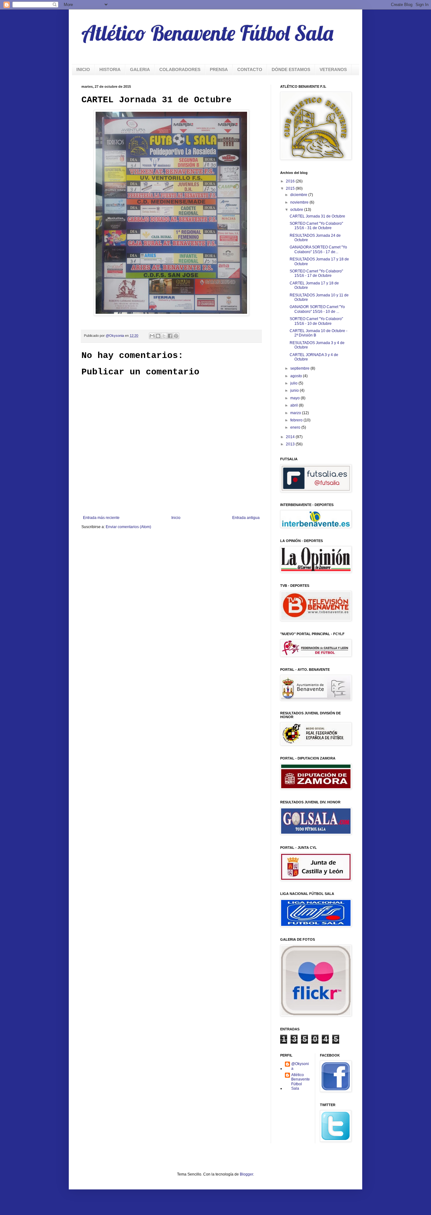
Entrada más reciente (101, 517)
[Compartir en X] (164, 336)
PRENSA (219, 69)
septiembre (300, 368)
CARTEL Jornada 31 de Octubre (317, 216)
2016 (291, 181)
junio (295, 390)
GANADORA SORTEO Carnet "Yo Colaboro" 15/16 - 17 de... (318, 249)
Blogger (246, 1174)
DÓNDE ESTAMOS (291, 69)
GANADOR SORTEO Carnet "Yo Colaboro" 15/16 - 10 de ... (317, 309)
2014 (291, 437)
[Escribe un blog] (158, 336)
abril (294, 405)
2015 (291, 188)
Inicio (175, 517)
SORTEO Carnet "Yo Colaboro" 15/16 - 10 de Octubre (316, 321)
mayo (295, 398)
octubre (297, 209)
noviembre (300, 202)
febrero (297, 420)
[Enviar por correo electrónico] (152, 336)
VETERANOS (333, 69)
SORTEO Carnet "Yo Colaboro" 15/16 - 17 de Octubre (316, 273)
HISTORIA (110, 69)
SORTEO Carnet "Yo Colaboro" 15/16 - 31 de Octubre (316, 225)
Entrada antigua (246, 517)
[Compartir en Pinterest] (176, 336)
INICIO (83, 69)
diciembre (299, 195)
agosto (296, 376)
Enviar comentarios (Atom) (128, 527)
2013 (291, 444)
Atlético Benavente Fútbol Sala (207, 33)
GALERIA (140, 69)
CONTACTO (249, 69)
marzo (296, 413)
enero (295, 427)
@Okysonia (300, 1066)
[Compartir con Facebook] (170, 336)
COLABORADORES (179, 69)
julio (294, 383)
